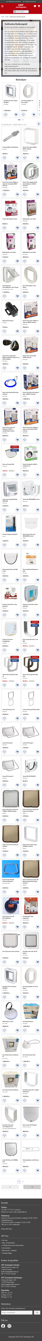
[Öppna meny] (2, 6)
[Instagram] (9, 1326)
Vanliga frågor (7, 1253)
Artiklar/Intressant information (13, 1245)
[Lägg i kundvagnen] (16, 115)
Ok (37, 1312)
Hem (2, 17)
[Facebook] (3, 1326)
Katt (7, 17)
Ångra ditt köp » (6, 1229)
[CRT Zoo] (21, 6)
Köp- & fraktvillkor (8, 1243)
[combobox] (21, 11)
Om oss (5, 1240)
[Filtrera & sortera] (39, 124)
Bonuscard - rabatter (9, 1250)
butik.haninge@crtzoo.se (9, 1272)
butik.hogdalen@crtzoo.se (10, 1284)
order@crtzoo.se (7, 1220)
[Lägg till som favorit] (6, 115)
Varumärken (6, 1248)
